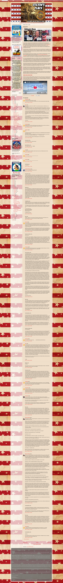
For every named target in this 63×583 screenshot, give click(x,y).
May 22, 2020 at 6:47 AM (28, 147)
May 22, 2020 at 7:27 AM (28, 166)
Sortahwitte (26, 99)
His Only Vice (15, 121)
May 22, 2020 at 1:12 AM (28, 127)
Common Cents (14, 155)
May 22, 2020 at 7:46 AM (28, 171)
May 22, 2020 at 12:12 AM (28, 102)
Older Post (49, 542)
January (15, 132)
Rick (25, 343)
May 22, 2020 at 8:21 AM (28, 198)
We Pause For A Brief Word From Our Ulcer (17, 125)
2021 (13, 185)
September (15, 107)
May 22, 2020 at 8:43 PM (28, 367)
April (14, 129)
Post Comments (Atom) (30, 546)
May (14, 195)
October (15, 106)
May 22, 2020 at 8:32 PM (28, 360)
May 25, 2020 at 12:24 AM (28, 537)
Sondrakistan (14, 158)
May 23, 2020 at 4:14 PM (28, 512)
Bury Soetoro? (15, 122)
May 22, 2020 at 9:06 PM (28, 385)
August (15, 108)
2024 (13, 98)
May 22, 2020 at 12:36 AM (28, 121)
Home (37, 542)
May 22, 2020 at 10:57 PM (28, 404)
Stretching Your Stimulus (16, 118)
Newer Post (25, 542)
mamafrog (26, 124)
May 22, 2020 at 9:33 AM (28, 219)
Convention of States (15, 156)
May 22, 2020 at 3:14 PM (28, 336)
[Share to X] (37, 95)
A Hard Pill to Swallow (16, 117)
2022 (13, 100)
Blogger (36, 579)
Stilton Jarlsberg (27, 417)
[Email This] (36, 95)
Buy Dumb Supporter (16, 123)
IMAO (13, 157)
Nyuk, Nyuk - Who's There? (17, 126)
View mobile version (37, 544)
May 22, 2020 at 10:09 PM (28, 393)
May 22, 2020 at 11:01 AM (28, 231)
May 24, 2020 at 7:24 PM (28, 529)
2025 (13, 97)
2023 (13, 99)
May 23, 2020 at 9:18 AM (28, 451)
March (15, 130)
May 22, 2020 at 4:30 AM (28, 142)
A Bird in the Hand (15, 196)
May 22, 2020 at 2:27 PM (28, 310)
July (14, 109)
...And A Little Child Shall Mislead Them (16, 120)
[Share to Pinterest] (39, 95)
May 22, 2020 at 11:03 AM (28, 244)
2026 (13, 96)
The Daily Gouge (14, 159)
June (14, 110)
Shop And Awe (15, 127)
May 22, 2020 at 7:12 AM (28, 161)
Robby (26, 526)
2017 (13, 136)
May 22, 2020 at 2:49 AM (28, 137)
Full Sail (26, 154)
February (15, 131)
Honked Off (15, 116)
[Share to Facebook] (38, 95)
